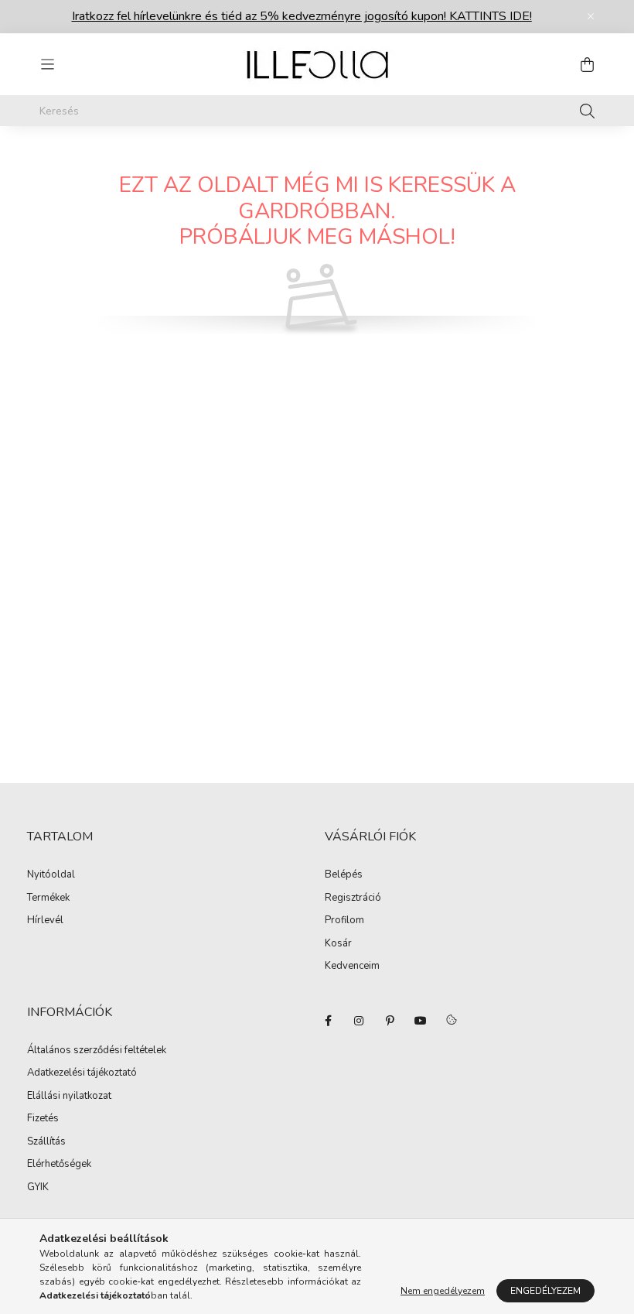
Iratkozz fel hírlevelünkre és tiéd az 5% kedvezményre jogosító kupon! (302, 16)
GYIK (38, 1188)
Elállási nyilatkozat (69, 1096)
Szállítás (46, 1142)
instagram (358, 1020)
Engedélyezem (545, 1291)
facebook (327, 1020)
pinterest (389, 1020)
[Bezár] (590, 16)
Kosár (338, 944)
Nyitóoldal (51, 875)
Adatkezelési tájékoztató (82, 1073)
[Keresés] (587, 110)
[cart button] (586, 64)
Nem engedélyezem (443, 1291)
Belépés (344, 875)
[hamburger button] (47, 64)
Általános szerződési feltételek (96, 1051)
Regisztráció (353, 898)
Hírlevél (45, 921)
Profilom (344, 921)
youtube (420, 1020)
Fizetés (43, 1119)
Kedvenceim (352, 966)
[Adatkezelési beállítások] (451, 1020)
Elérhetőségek (59, 1164)
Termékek (48, 898)
